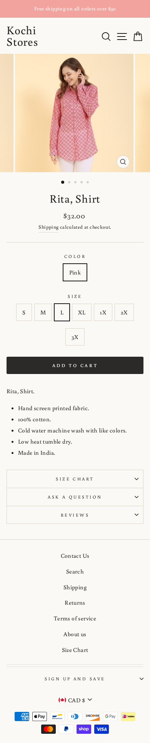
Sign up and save (75, 678)
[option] (75, 9)
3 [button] (76, 183)
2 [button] (70, 183)
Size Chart (75, 479)
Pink (75, 272)
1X (103, 312)
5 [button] (88, 183)
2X (124, 312)
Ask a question (75, 497)
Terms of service (75, 618)
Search (75, 571)
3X (75, 337)
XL (81, 312)
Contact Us (75, 555)
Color (75, 256)
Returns (75, 602)
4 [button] (82, 183)
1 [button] (63, 183)
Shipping (48, 227)
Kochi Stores (22, 35)
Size (75, 296)
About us (74, 634)
